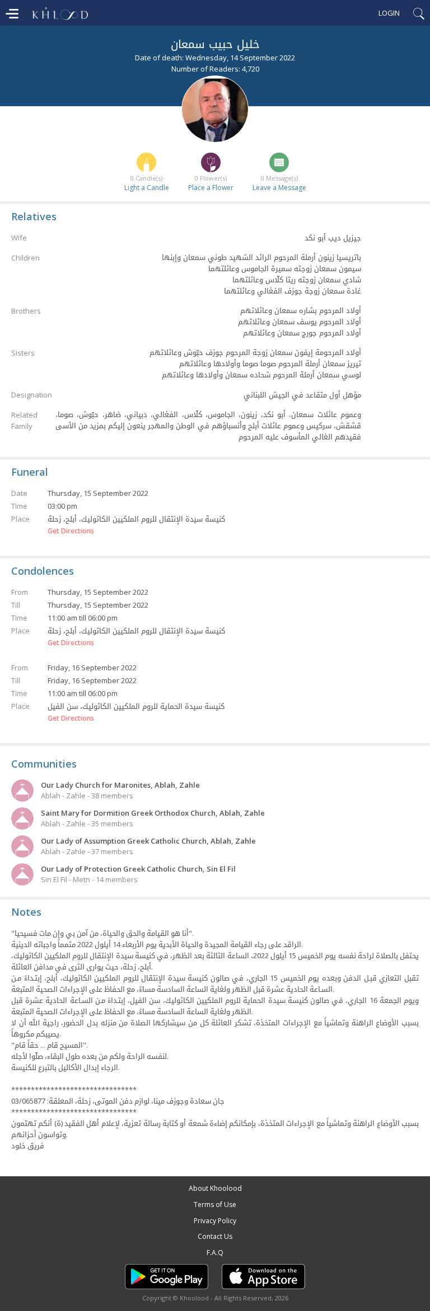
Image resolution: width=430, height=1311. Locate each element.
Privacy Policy (215, 1220)
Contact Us (215, 1236)
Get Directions (71, 531)
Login (389, 13)
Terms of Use (215, 1204)
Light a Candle (146, 187)
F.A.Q (215, 1252)
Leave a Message (279, 187)
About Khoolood (215, 1188)
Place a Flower (210, 187)
